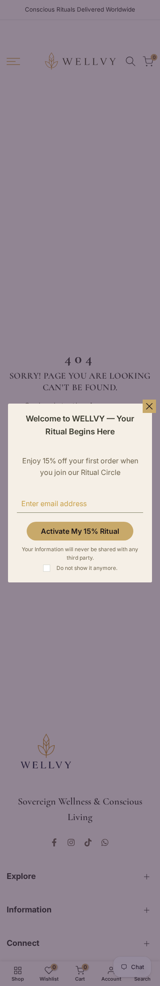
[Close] (149, 406)
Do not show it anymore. (86, 568)
